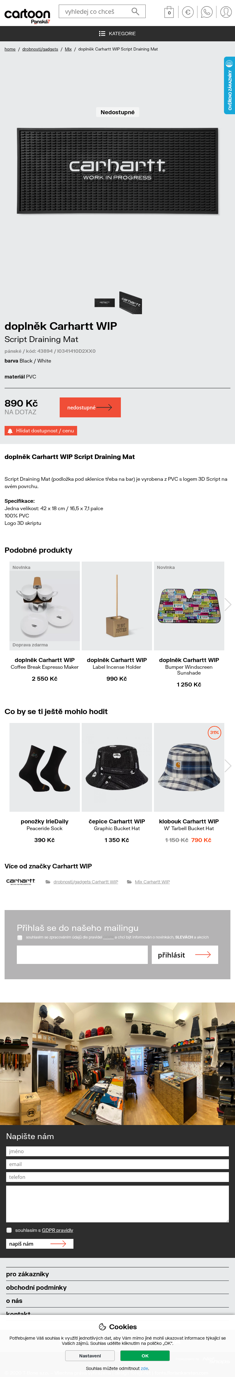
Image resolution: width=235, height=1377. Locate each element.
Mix (68, 49)
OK (145, 1355)
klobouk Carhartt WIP (189, 824)
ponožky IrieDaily (45, 824)
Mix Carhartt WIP (152, 881)
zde (144, 1368)
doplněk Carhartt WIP (45, 663)
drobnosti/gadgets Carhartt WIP (86, 881)
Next (228, 604)
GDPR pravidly (57, 1230)
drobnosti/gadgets (40, 49)
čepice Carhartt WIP (117, 824)
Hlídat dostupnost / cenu (43, 430)
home (10, 49)
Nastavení (90, 1355)
